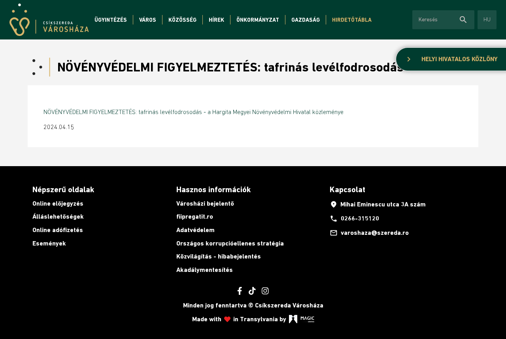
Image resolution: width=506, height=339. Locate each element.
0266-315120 (354, 219)
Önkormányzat (257, 20)
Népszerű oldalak (63, 189)
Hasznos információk (213, 189)
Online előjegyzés (57, 203)
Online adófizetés (57, 230)
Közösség (182, 20)
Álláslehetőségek (58, 216)
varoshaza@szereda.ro (369, 233)
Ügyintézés (110, 20)
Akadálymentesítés (204, 269)
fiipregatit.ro (194, 216)
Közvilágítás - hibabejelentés (218, 256)
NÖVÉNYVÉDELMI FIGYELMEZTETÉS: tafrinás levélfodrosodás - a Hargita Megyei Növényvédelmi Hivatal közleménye (193, 111)
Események (49, 243)
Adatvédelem (195, 230)
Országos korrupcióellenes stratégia (230, 243)
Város (147, 20)
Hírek (216, 20)
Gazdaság (305, 20)
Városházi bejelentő (205, 203)
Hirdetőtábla (352, 20)
